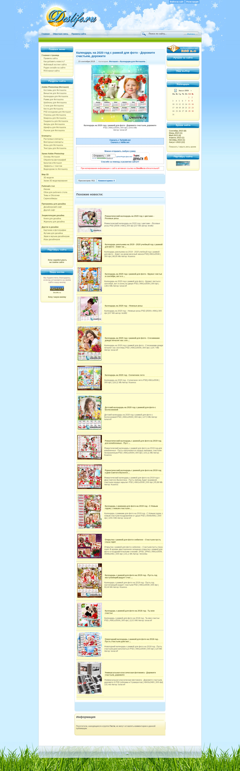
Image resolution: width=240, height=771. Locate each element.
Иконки (46, 189)
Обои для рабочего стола (54, 192)
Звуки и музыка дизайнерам (55, 236)
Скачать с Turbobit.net (120, 140)
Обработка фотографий (54, 160)
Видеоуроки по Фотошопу (55, 169)
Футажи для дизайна (52, 233)
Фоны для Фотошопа (52, 145)
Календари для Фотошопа (55, 96)
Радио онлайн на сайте (53, 68)
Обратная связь (60, 34)
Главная (46, 34)
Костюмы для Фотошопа (54, 90)
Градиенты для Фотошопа (55, 121)
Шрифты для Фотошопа (54, 127)
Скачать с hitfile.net (120, 142)
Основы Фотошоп (51, 157)
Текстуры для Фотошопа (54, 148)
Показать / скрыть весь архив (182, 147)
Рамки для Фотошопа (53, 99)
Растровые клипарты (52, 139)
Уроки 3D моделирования (54, 181)
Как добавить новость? (53, 61)
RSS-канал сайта (51, 71)
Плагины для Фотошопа (54, 115)
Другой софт (48, 210)
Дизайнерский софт (52, 207)
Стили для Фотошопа (53, 106)
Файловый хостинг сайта (54, 64)
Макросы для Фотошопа (54, 118)
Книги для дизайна (51, 218)
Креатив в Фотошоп (52, 163)
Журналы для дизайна (53, 222)
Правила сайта (79, 34)
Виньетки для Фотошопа (54, 93)
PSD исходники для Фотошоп (56, 112)
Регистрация (192, 2)
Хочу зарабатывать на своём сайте (57, 261)
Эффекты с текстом (52, 166)
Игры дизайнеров (51, 239)
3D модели (48, 177)
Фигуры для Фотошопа (53, 124)
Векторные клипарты (52, 142)
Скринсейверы (49, 198)
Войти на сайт (177, 2)
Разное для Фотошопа (53, 130)
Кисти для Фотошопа (52, 109)
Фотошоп (113, 61)
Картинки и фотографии (54, 230)
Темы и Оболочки (51, 195)
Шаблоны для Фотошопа (54, 102)
